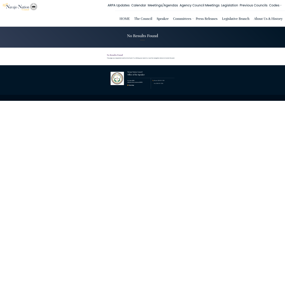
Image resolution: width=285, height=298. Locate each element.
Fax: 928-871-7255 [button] (158, 83)
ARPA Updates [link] (119, 5)
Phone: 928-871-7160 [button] (159, 80)
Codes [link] (274, 5)
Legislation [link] (229, 5)
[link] (19, 10)
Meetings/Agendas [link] (163, 5)
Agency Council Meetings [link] (200, 5)
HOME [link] (125, 19)
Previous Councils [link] (253, 5)
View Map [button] (131, 85)
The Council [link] (143, 19)
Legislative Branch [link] (235, 19)
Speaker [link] (163, 19)
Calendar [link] (138, 5)
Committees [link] (182, 19)
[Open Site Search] (280, 5)
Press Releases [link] (207, 19)
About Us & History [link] (268, 19)
